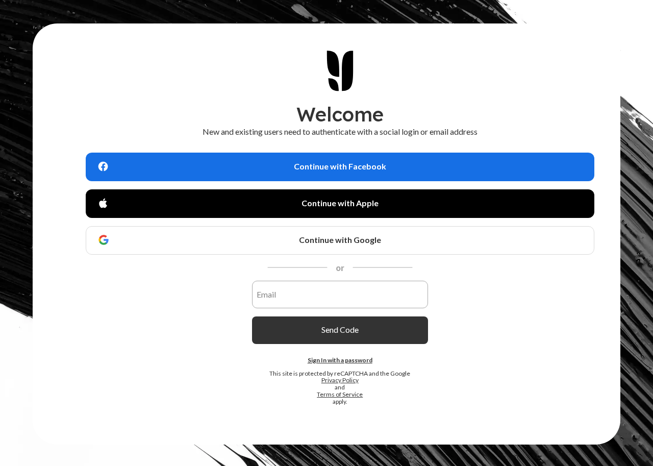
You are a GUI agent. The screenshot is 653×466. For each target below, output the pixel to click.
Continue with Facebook (340, 166)
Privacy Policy (340, 380)
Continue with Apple (340, 203)
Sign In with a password (340, 359)
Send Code (340, 329)
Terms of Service (340, 394)
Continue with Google (340, 239)
